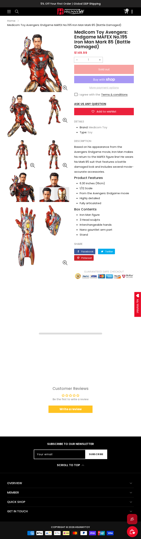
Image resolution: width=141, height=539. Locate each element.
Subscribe (96, 454)
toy (90, 132)
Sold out (104, 69)
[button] (9, 11)
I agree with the (89, 94)
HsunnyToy (82, 527)
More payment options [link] (104, 87)
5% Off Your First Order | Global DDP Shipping (71, 4)
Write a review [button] (70, 409)
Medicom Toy (98, 127)
